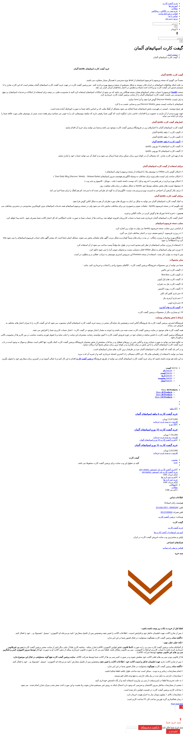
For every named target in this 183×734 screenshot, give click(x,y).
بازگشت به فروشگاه (150, 727)
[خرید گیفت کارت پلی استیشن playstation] (158, 469)
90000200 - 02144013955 (167, 507)
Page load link (177, 704)
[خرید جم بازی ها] (169, 477)
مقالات (174, 487)
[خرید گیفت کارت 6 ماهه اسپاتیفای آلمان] (89, 408)
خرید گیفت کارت (175, 528)
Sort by (167, 370)
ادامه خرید (173, 731)
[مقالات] (173, 485)
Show (164, 392)
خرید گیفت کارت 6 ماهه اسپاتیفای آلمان (156, 414)
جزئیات (156, 422)
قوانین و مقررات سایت (173, 548)
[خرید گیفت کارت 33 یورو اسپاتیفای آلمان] (89, 424)
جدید (176, 462)
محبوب (174, 460)
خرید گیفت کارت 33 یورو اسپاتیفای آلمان (156, 429)
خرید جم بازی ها (170, 480)
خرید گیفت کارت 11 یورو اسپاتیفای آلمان (156, 445)
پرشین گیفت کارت (166, 517)
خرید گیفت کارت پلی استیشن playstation (160, 472)
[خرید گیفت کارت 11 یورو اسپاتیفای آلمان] (89, 440)
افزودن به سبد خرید (169, 422)
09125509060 (166, 512)
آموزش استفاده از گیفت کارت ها (168, 532)
